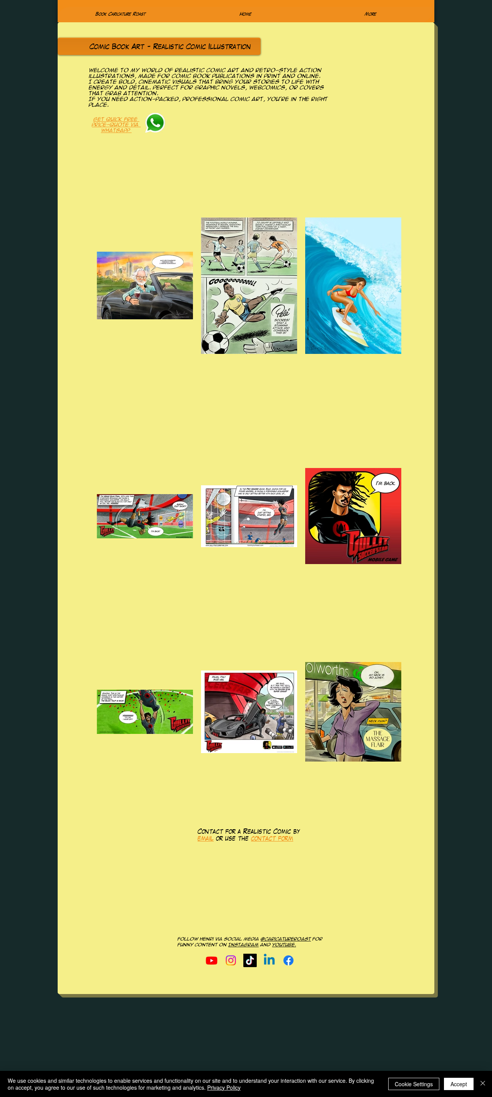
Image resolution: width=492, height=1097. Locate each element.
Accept (458, 1084)
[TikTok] (250, 960)
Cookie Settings (414, 1084)
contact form (272, 839)
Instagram (243, 945)
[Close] (482, 1084)
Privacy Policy (224, 1087)
